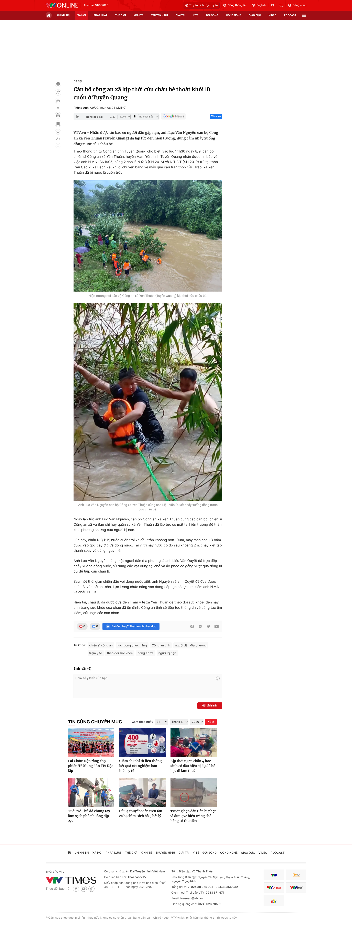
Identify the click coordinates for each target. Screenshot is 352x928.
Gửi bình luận (209, 705)
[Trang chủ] (49, 15)
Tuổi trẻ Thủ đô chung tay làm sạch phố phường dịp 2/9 (89, 816)
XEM (211, 722)
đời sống (212, 15)
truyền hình (159, 15)
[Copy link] (58, 92)
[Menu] (303, 15)
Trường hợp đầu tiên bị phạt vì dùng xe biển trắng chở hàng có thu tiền (193, 816)
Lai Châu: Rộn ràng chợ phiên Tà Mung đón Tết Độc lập (90, 766)
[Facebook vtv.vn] (274, 5)
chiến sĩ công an (101, 645)
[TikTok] (91, 888)
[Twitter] (208, 626)
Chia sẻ (216, 116)
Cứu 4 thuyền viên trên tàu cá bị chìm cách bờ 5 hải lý (140, 813)
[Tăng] (58, 133)
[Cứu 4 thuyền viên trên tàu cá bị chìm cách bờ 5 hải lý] (142, 792)
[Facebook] (58, 84)
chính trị (63, 15)
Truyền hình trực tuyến (203, 5)
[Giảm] (58, 145)
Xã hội (78, 81)
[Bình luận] (58, 101)
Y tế (195, 15)
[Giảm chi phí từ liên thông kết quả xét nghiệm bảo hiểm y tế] (142, 742)
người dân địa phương (191, 645)
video (272, 15)
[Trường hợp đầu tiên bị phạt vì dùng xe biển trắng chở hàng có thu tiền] (193, 792)
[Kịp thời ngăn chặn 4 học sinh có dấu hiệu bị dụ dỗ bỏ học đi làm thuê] (193, 742)
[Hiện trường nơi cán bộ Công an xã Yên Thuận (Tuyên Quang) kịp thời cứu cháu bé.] (148, 236)
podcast (290, 15)
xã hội (81, 15)
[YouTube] (84, 888)
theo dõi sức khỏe (120, 653)
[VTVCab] (296, 887)
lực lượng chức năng (132, 645)
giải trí (180, 15)
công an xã (145, 653)
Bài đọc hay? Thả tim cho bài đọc (133, 626)
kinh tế (138, 15)
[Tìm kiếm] (282, 5)
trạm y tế (95, 653)
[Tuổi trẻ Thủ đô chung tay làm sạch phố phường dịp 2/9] (91, 792)
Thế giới (120, 15)
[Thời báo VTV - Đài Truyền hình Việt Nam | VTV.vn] (62, 5)
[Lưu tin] (58, 124)
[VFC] (274, 875)
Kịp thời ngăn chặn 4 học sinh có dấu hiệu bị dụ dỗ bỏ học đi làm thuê (193, 766)
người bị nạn (167, 653)
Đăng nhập (299, 5)
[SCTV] (274, 900)
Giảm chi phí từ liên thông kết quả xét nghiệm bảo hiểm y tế (140, 766)
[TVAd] (296, 875)
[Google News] (173, 116)
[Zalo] (200, 626)
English (261, 5)
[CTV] (274, 887)
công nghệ (233, 15)
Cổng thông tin (237, 5)
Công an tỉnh (161, 645)
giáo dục (255, 15)
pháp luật (100, 15)
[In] (58, 115)
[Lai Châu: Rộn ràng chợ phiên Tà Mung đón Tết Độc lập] (91, 742)
